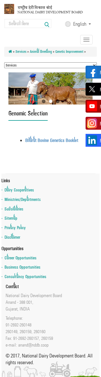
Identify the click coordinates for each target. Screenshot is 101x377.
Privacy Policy (15, 227)
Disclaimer (12, 237)
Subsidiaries (13, 209)
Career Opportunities (20, 257)
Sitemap (10, 218)
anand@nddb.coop (33, 344)
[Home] (48, 8)
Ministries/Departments (22, 199)
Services (20, 51)
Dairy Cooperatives (19, 190)
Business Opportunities (22, 267)
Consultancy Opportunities (25, 276)
